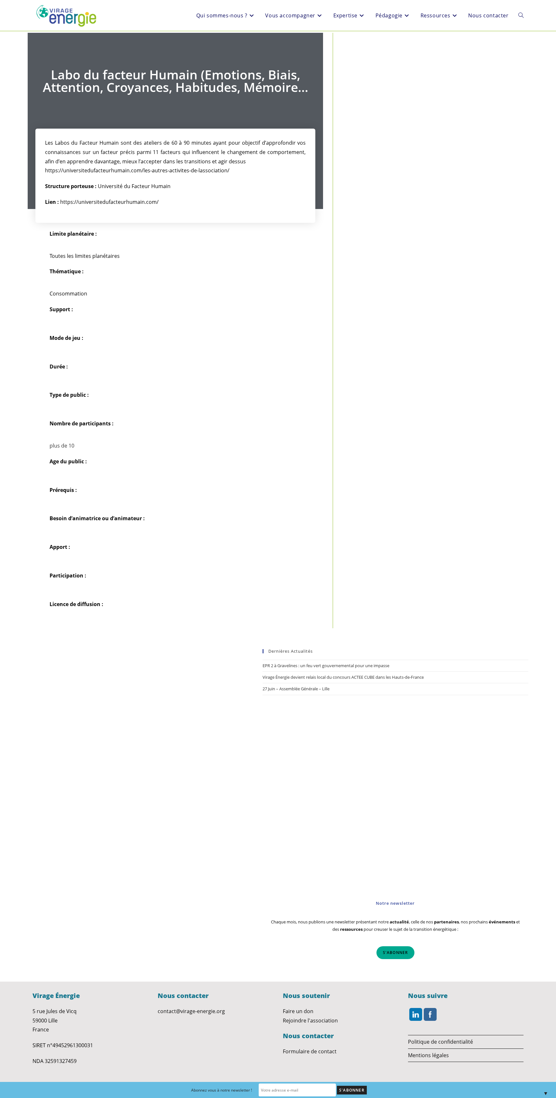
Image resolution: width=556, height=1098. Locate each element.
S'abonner (395, 952)
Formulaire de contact (310, 1051)
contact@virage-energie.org (191, 1011)
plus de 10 (62, 445)
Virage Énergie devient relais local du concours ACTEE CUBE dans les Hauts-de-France (343, 677)
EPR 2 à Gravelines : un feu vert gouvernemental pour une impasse (326, 665)
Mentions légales (428, 1055)
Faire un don (298, 1011)
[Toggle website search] (521, 15)
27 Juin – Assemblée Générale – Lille (296, 689)
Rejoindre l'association (310, 1020)
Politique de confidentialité (440, 1041)
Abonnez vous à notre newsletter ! (221, 1090)
